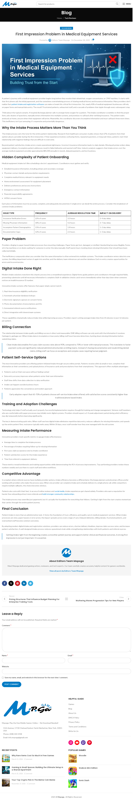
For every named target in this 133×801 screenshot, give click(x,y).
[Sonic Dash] (72, 783)
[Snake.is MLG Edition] (72, 771)
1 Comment (28, 759)
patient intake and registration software (27, 104)
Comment (6, 625)
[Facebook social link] (4, 583)
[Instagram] (70, 742)
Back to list (66, 598)
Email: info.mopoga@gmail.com (15, 737)
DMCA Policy (73, 718)
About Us (72, 713)
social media (59, 491)
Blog (70, 709)
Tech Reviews (70, 18)
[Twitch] (83, 742)
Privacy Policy (73, 722)
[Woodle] (72, 758)
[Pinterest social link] (17, 583)
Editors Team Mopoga (61, 40)
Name (5, 655)
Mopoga (61, 797)
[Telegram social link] (30, 583)
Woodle (82, 755)
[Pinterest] (89, 742)
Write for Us (73, 731)
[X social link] (11, 583)
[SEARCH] (117, 4)
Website (5, 666)
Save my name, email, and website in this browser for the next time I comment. (36, 677)
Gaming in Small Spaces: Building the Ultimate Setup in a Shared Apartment (37, 768)
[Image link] (28, 708)
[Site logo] (10, 4)
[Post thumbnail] (6, 758)
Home (59, 18)
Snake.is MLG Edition (88, 768)
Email (70, 655)
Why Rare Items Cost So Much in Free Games (33, 755)
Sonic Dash (84, 780)
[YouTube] (77, 742)
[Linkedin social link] (24, 583)
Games (71, 704)
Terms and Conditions (77, 726)
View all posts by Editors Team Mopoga (66, 571)
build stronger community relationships (58, 494)
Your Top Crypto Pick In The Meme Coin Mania (33, 780)
